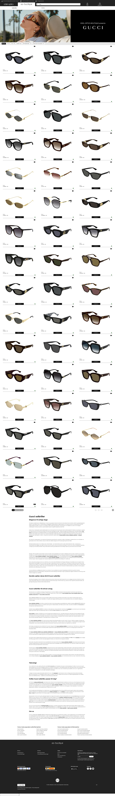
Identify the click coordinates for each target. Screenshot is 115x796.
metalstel (69, 609)
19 (98, 510)
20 (101, 510)
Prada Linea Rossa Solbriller (42, 729)
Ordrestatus (60, 756)
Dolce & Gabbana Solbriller (41, 730)
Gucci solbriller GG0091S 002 (47, 631)
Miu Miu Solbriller (20, 730)
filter (4, 43)
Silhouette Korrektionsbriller (83, 733)
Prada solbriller (62, 535)
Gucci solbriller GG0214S (52, 556)
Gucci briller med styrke (45, 594)
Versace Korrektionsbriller (82, 729)
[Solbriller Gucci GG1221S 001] (57, 86)
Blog (58, 754)
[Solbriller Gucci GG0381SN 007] (57, 462)
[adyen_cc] (18, 768)
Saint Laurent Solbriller (22, 734)
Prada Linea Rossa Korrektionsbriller (84, 734)
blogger (63, 691)
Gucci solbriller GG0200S (41, 647)
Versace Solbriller (39, 733)
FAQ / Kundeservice (61, 755)
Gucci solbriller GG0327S (45, 655)
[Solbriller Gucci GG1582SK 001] (96, 491)
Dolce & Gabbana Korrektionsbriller (65, 734)
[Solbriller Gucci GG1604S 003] (96, 433)
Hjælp (59, 750)
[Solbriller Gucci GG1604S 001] (19, 115)
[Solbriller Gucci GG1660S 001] (19, 288)
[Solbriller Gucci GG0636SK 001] (19, 143)
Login (87, 5)
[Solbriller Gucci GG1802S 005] (19, 201)
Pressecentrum (20, 752)
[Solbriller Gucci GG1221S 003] (19, 462)
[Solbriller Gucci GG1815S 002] (96, 288)
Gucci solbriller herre (66, 593)
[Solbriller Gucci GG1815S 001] (96, 172)
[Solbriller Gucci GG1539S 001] (57, 433)
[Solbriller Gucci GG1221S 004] (57, 172)
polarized (56, 673)
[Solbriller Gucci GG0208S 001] (19, 259)
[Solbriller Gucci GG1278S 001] (96, 115)
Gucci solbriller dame (75, 593)
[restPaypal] (24, 768)
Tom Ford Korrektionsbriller (63, 729)
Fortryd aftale (21, 785)
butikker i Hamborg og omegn (66, 697)
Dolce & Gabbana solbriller (71, 535)
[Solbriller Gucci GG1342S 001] (57, 115)
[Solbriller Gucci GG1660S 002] (96, 57)
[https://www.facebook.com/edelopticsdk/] (88, 769)
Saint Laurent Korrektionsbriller (83, 730)
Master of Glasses (53, 691)
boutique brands (45, 705)
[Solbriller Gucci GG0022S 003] (19, 230)
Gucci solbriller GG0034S (34, 603)
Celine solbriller (63, 708)
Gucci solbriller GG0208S (57, 684)
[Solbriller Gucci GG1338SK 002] (96, 317)
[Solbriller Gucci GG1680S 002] (96, 462)
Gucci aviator (32, 613)
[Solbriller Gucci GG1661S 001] (96, 201)
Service (39, 750)
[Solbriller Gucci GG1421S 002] (19, 375)
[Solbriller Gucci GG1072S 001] (57, 375)
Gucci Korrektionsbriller (62, 733)
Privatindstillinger (20, 754)
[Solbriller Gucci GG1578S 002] (19, 346)
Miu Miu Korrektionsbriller (63, 730)
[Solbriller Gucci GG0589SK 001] (57, 201)
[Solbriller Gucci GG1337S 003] (57, 143)
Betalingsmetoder (41, 752)
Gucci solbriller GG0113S (36, 631)
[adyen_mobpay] (28, 768)
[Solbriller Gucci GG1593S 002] (19, 404)
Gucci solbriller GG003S (61, 626)
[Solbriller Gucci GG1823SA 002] (96, 259)
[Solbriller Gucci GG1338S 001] (57, 57)
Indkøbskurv (100, 5)
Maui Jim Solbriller (40, 731)
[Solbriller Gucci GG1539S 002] (57, 259)
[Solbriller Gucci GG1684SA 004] (96, 86)
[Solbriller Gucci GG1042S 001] (57, 491)
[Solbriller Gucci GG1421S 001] (57, 230)
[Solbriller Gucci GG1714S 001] (96, 230)
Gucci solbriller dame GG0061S (61, 631)
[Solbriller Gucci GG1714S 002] (57, 404)
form (34, 692)
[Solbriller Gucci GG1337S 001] (96, 346)
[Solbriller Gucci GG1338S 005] (96, 375)
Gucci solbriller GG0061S (77, 556)
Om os (18, 750)
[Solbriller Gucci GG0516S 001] (57, 317)
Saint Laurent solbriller (72, 708)
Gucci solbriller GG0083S (41, 556)
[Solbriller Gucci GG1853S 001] (19, 317)
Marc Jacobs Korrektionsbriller (83, 731)
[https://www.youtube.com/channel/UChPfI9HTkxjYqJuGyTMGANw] (93, 769)
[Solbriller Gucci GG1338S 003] (19, 86)
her (93, 759)
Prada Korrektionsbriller (62, 731)
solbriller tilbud (61, 717)
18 (95, 510)
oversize (77, 637)
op (96, 784)
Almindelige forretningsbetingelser (24, 787)
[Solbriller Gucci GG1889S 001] (19, 433)
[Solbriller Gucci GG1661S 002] (96, 143)
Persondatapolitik (35, 787)
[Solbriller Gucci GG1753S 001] (19, 491)
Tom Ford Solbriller (21, 733)
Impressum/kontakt (21, 789)
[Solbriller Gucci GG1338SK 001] (57, 288)
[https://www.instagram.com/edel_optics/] (90, 769)
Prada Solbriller (20, 729)
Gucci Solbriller (20, 731)
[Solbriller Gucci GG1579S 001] (19, 57)
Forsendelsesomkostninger (42, 754)
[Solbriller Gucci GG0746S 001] (57, 346)
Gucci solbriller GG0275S (56, 655)
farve (30, 692)
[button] (8, 4)
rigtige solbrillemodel (38, 682)
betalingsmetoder (52, 699)
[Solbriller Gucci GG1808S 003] (19, 172)
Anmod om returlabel (62, 752)
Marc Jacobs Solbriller (40, 734)
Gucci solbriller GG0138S (36, 620)
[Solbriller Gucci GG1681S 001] (96, 404)
